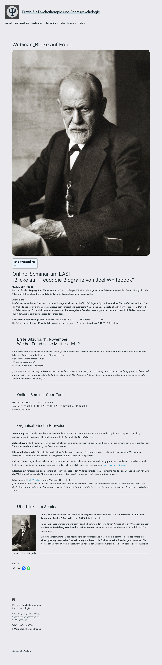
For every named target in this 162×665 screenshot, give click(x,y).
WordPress (27, 651)
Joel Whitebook (34, 480)
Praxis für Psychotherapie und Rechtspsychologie (61, 12)
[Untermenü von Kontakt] (75, 23)
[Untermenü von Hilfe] (84, 23)
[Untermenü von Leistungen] (43, 23)
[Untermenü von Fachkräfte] (57, 23)
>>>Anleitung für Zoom (115, 465)
